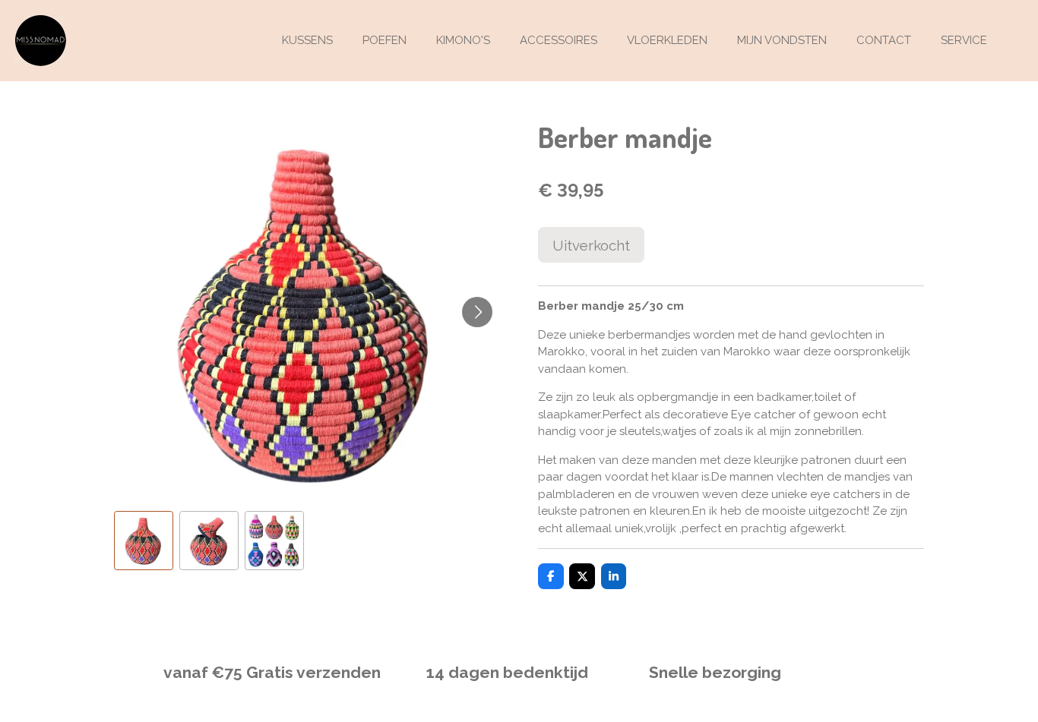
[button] (143, 540)
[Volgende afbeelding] (477, 312)
